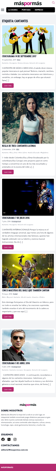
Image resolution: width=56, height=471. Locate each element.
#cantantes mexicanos (16, 370)
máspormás (7, 467)
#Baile (4, 297)
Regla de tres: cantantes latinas (19, 145)
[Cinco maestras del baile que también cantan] (28, 271)
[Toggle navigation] (2, 9)
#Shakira (42, 297)
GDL (17, 149)
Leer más (8, 85)
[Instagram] (15, 439)
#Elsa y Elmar (14, 152)
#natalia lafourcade (34, 152)
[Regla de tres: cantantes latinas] (28, 118)
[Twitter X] (9, 439)
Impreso (39, 10)
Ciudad (15, 294)
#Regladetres (44, 152)
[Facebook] (3, 439)
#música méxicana (23, 63)
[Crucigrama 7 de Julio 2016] (28, 197)
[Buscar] (53, 2)
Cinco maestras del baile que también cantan (25, 290)
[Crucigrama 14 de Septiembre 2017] (28, 39)
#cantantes (5, 63)
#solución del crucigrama (37, 63)
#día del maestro (26, 297)
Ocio (18, 60)
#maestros (35, 297)
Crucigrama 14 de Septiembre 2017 (19, 56)
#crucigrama (13, 63)
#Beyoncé (10, 297)
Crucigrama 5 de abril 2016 (16, 363)
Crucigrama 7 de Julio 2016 (16, 217)
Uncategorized (16, 221)
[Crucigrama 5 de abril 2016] (28, 345)
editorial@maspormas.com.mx (14, 450)
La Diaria (13, 10)
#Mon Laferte (22, 152)
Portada (26, 10)
